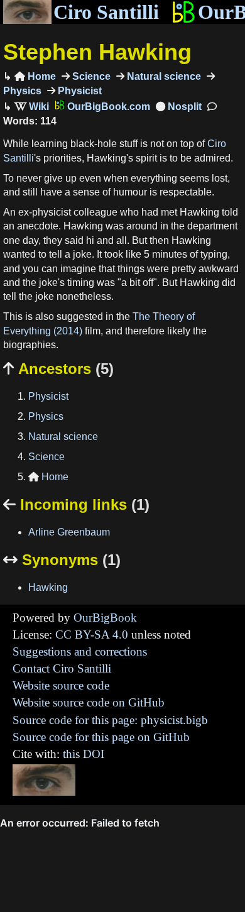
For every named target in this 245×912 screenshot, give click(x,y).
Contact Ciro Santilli (62, 668)
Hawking (48, 587)
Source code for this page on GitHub (101, 737)
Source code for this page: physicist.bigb (110, 720)
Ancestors (58, 368)
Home (35, 76)
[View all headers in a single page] (179, 106)
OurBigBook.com (107, 106)
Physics (45, 416)
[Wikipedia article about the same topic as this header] (31, 106)
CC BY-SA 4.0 (91, 634)
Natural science (162, 76)
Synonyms (62, 559)
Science (90, 76)
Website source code (61, 685)
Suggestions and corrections (80, 651)
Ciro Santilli (106, 12)
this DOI (83, 754)
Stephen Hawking (97, 52)
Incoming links (76, 504)
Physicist (78, 90)
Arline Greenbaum (69, 532)
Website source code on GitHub (89, 702)
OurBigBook (105, 617)
